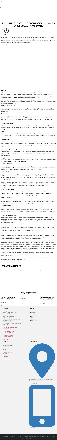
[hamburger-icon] (50, 3)
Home (5, 344)
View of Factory (34, 315)
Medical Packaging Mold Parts (10, 312)
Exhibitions (33, 312)
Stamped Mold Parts (8, 311)
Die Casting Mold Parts (9, 317)
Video (5, 346)
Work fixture (6, 324)
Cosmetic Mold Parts (8, 320)
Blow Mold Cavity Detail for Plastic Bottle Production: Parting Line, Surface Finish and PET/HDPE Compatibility (47, 299)
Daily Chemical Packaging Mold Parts (12, 319)
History (32, 311)
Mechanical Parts (7, 313)
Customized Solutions (8, 345)
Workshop (33, 313)
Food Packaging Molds (9, 316)
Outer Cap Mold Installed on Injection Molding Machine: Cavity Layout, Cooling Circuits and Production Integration (28, 294)
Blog (5, 348)
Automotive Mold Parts (9, 321)
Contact (6, 349)
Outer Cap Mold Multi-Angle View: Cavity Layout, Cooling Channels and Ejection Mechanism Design (8, 298)
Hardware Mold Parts (8, 315)
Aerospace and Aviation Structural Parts (12, 323)
